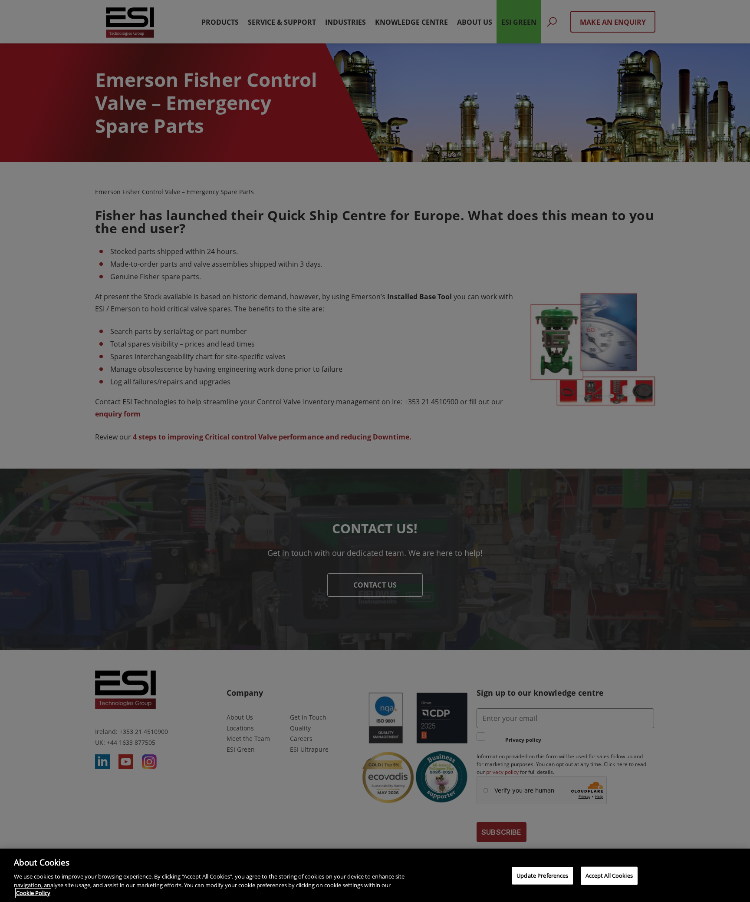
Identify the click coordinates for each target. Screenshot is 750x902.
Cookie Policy (33, 893)
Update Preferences (542, 875)
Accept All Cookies (609, 875)
